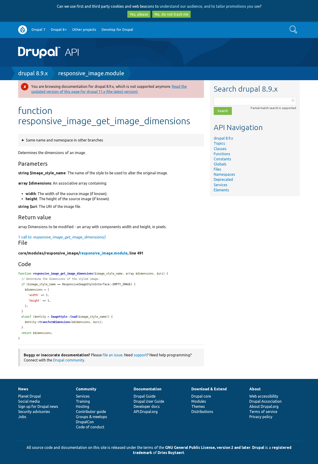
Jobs (22, 417)
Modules (198, 401)
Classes (220, 149)
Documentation (147, 389)
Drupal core (201, 396)
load (73, 316)
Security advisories (34, 411)
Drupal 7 (38, 29)
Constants (222, 159)
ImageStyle (59, 316)
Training (83, 401)
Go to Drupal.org (22, 30)
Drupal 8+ (59, 29)
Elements (221, 190)
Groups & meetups (91, 417)
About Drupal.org (263, 406)
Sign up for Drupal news (38, 406)
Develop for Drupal (117, 29)
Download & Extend (209, 389)
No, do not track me (171, 14)
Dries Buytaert (171, 452)
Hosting (82, 406)
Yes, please (139, 14)
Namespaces (224, 174)
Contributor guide (91, 411)
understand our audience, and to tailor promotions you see (210, 6)
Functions (222, 154)
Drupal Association (265, 401)
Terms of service (263, 411)
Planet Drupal (29, 396)
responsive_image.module (91, 73)
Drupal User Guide (149, 401)
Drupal (258, 447)
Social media (29, 401)
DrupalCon (85, 422)
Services (220, 185)
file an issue (112, 355)
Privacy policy (260, 417)
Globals (220, 164)
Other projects (84, 29)
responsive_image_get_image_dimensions (63, 273)
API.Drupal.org (146, 411)
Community (86, 389)
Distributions (202, 411)
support (140, 355)
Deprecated (223, 179)
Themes (198, 406)
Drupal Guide (145, 396)
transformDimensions (54, 322)
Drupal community (68, 360)
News (23, 389)
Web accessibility (263, 396)
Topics (219, 143)
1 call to (61, 237)
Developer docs (147, 406)
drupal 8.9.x (33, 73)
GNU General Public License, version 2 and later (207, 447)
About (255, 389)
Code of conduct (90, 427)
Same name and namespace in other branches (64, 140)
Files (217, 169)
